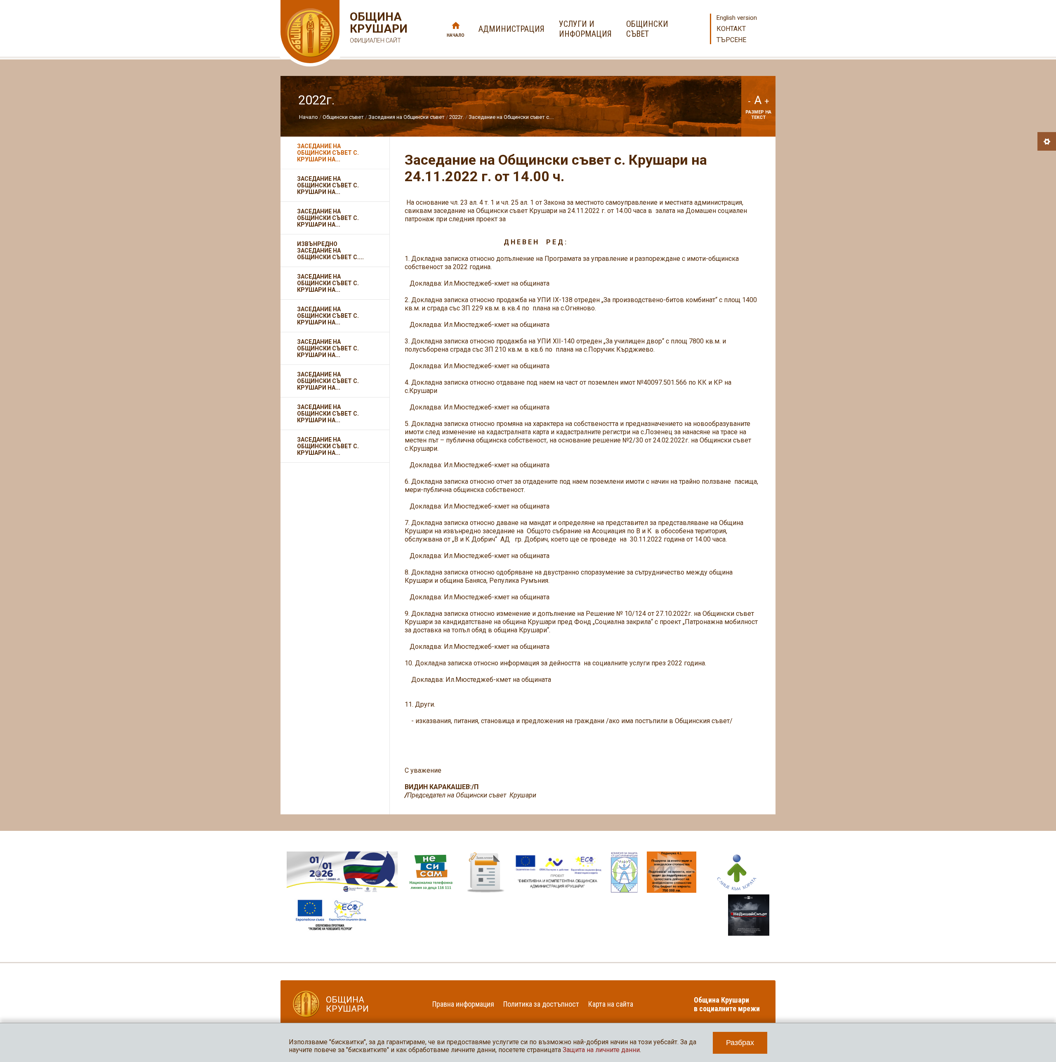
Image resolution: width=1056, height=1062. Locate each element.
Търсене (731, 40)
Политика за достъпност (541, 1004)
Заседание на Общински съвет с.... (511, 117)
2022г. (456, 117)
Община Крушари (377, 27)
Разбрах (740, 1042)
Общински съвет (343, 117)
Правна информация (463, 1004)
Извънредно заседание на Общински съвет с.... (330, 250)
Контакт (731, 29)
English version (737, 17)
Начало (455, 35)
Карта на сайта (610, 1004)
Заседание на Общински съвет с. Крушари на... (328, 153)
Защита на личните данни (601, 1050)
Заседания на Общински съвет (406, 117)
